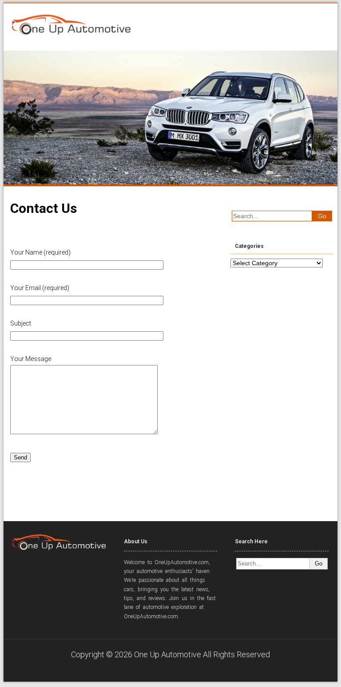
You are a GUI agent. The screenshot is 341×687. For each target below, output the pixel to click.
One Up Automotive (167, 654)
